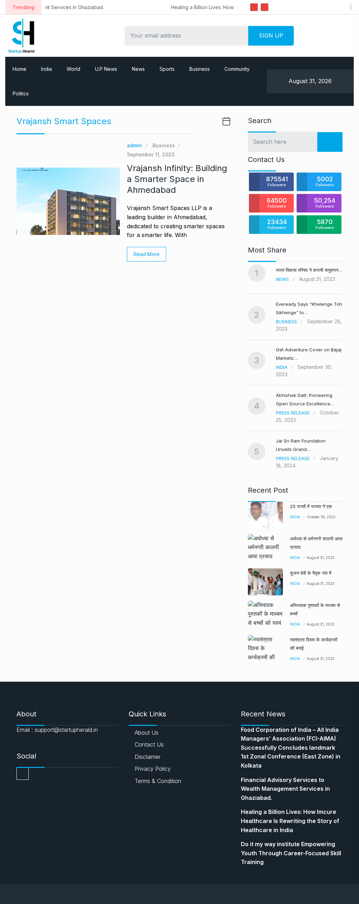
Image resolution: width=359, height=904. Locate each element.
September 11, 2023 (151, 154)
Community (237, 69)
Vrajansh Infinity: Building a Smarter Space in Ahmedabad (177, 179)
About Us (146, 732)
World (73, 69)
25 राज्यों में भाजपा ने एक (311, 506)
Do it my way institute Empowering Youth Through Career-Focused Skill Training (291, 853)
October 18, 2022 (321, 517)
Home (19, 69)
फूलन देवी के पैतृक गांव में (310, 573)
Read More (147, 254)
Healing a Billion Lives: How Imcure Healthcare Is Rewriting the (180, 7)
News (138, 69)
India (46, 69)
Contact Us (149, 744)
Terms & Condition (158, 780)
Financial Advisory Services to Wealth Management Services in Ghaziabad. (285, 788)
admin (134, 145)
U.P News (106, 69)
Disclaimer (148, 756)
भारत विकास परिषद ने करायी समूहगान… (309, 270)
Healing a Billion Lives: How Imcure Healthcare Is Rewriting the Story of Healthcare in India (290, 820)
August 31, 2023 (320, 557)
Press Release (293, 413)
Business (199, 69)
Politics (21, 93)
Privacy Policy (153, 768)
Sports (167, 69)
